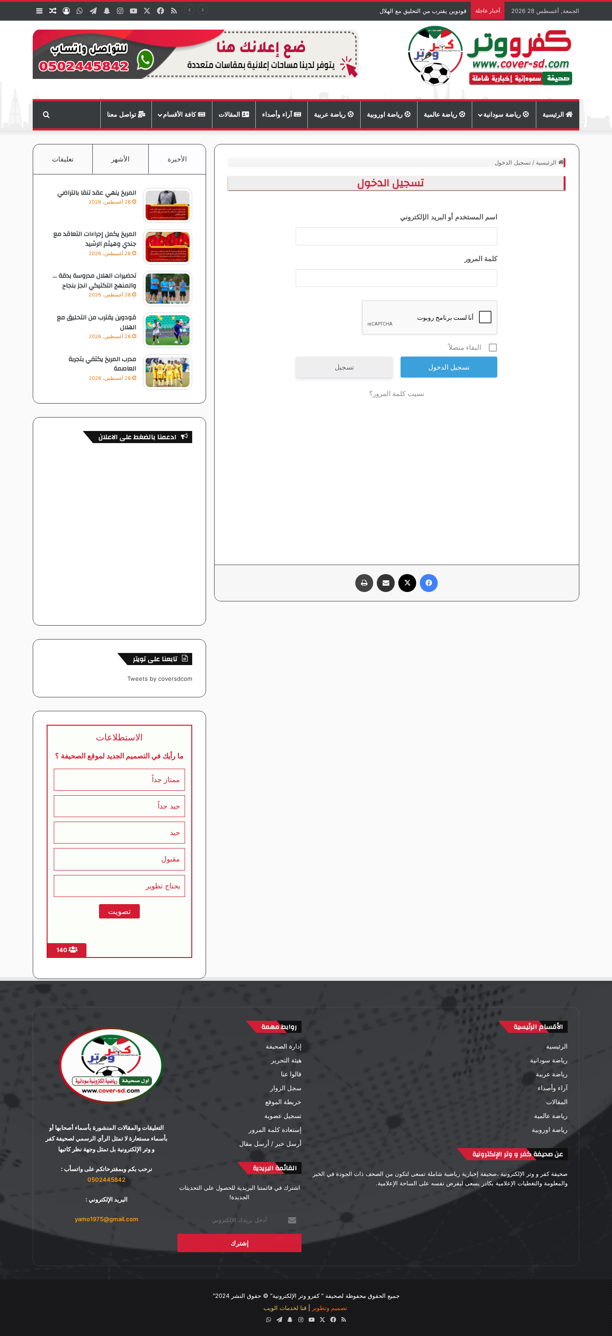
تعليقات (62, 159)
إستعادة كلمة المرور (275, 1129)
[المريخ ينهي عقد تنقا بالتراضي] (167, 205)
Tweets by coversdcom (159, 678)
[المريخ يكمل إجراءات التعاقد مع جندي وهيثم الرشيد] (167, 247)
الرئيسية (554, 114)
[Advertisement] (396, 475)
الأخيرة (177, 159)
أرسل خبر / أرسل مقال (270, 1143)
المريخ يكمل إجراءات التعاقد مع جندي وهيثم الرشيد (94, 239)
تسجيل (344, 367)
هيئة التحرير (286, 1060)
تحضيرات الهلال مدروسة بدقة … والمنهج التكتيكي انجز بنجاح (94, 281)
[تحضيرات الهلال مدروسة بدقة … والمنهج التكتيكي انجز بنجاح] (167, 288)
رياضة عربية (331, 114)
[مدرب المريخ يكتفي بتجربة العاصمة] (167, 372)
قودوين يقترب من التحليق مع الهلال (422, 10)
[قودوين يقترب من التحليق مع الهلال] (167, 330)
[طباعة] (364, 583)
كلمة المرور (481, 258)
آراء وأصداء (278, 114)
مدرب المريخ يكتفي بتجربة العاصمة (102, 364)
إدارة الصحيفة (284, 1046)
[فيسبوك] (429, 583)
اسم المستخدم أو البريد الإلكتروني (448, 217)
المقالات (230, 114)
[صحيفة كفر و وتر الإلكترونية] (492, 60)
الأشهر (120, 159)
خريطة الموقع (283, 1101)
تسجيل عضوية (283, 1115)
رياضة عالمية (441, 114)
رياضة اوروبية (386, 114)
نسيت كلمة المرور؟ (396, 393)
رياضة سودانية (503, 114)
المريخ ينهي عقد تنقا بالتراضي (96, 193)
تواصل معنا (122, 114)
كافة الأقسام (180, 114)
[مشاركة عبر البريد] (386, 583)
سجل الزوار (286, 1088)
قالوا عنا (291, 1074)
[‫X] (407, 583)
